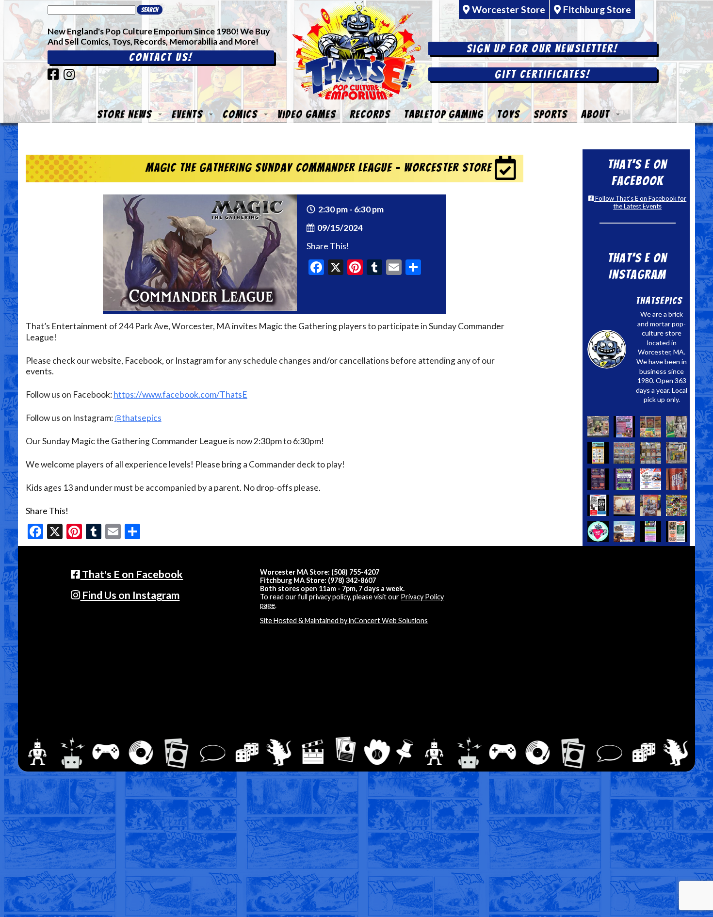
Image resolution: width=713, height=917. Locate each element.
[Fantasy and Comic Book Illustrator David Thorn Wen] (624, 505)
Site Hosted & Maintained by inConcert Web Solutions (344, 620)
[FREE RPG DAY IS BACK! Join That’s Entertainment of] (650, 531)
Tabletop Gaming (444, 114)
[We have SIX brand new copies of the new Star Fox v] (650, 505)
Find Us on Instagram (129, 595)
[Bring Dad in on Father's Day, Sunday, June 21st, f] (676, 531)
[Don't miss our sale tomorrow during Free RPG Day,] (598, 505)
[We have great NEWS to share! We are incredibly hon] (598, 531)
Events (187, 114)
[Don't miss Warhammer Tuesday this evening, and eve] (624, 531)
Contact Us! (161, 57)
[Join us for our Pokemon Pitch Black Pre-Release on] (624, 479)
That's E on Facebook (131, 574)
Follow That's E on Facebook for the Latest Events (640, 202)
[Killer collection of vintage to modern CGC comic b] (624, 453)
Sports (550, 114)
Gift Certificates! (542, 74)
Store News (124, 114)
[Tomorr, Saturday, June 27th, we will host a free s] (676, 505)
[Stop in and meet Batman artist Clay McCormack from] (598, 426)
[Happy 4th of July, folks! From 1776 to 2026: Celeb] (650, 479)
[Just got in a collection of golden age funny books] (650, 426)
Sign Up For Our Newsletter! (542, 48)
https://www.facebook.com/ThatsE (180, 394)
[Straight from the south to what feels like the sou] (676, 479)
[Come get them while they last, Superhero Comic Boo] (650, 453)
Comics (240, 114)
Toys (508, 114)
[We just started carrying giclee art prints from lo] (676, 453)
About (595, 114)
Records (370, 114)
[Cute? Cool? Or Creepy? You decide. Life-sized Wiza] (676, 426)
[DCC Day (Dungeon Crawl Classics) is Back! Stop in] (598, 479)
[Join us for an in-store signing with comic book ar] (624, 426)
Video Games (306, 114)
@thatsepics (138, 418)
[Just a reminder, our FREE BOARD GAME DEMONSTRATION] (598, 453)
